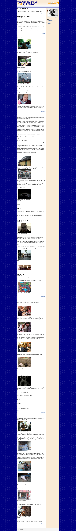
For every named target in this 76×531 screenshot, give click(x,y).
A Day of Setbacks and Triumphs (24, 414)
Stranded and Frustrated (22, 220)
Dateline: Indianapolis (21, 114)
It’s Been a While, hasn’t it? (23, 8)
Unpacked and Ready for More (23, 16)
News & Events (45, 6)
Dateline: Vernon (20, 36)
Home (18, 6)
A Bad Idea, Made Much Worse (24, 372)
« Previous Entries (19, 525)
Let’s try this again (21, 208)
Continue (18, 410)
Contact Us (51, 6)
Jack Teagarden (30, 6)
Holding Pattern (20, 274)
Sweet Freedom (20, 298)
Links (54, 6)
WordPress (21, 529)
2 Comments (43, 33)
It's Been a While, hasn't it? (50, 20)
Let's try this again (48, 23)
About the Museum (23, 6)
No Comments (43, 13)
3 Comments (43, 271)
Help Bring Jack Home (38, 6)
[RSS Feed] (58, 4)
